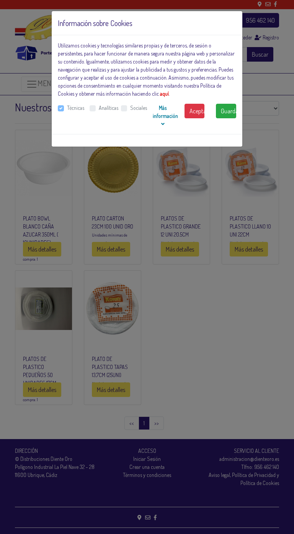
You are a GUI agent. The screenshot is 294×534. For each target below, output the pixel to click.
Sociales (138, 108)
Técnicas (75, 108)
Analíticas (108, 108)
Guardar (228, 111)
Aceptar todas (197, 111)
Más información (165, 112)
